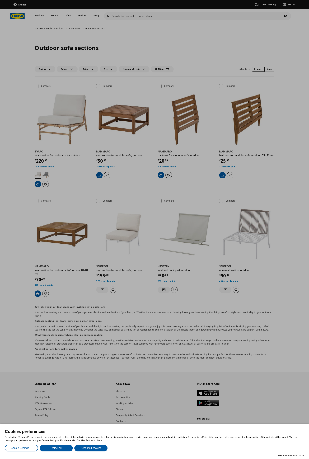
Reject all (56, 448)
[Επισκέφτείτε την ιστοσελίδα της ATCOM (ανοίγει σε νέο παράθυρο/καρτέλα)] (291, 455)
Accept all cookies (91, 448)
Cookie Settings (20, 448)
